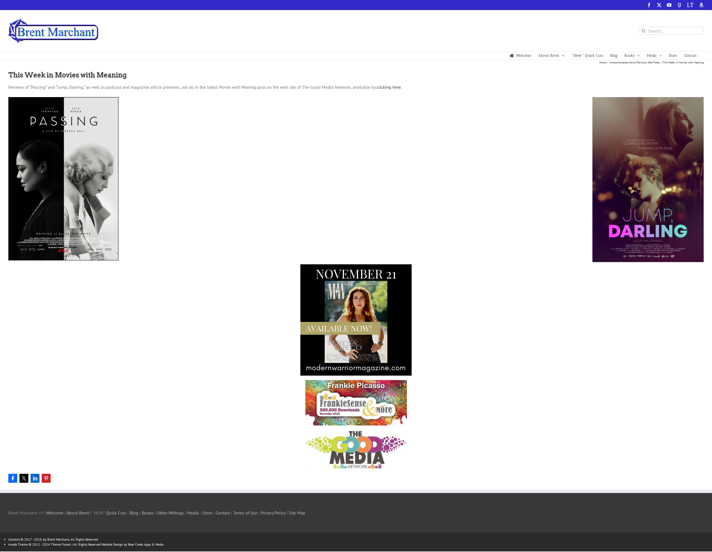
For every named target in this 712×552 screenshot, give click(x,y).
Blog (135, 513)
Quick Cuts (116, 513)
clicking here (389, 87)
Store (207, 513)
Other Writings (170, 513)
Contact (223, 513)
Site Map (297, 513)
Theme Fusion (61, 544)
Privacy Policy (273, 513)
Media (193, 513)
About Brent (77, 513)
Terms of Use (244, 513)
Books (148, 513)
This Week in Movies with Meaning (67, 75)
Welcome (54, 513)
